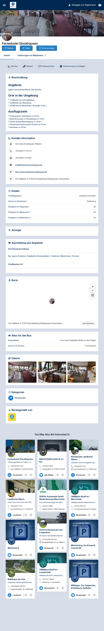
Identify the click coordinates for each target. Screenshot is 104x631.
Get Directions (88, 323)
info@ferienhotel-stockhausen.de (28, 165)
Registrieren (90, 5)
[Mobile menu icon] (4, 5)
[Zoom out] (92, 290)
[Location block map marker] (52, 301)
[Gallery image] (22, 372)
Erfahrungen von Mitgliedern (32, 55)
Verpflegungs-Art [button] (15, 264)
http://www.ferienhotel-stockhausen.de (31, 172)
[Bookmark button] (31, 475)
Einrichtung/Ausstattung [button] (18, 249)
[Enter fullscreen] (92, 295)
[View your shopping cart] (99, 5)
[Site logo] (13, 5)
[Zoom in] (92, 286)
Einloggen (76, 5)
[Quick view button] (26, 475)
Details (7, 55)
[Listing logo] (7, 36)
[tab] (52, 249)
